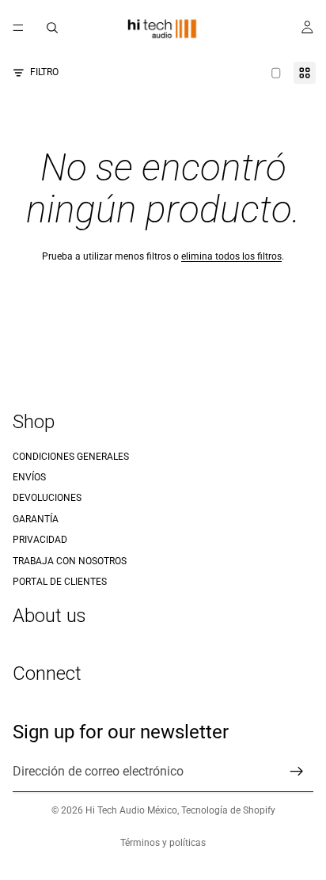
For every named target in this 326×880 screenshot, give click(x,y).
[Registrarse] (296, 771)
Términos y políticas (163, 842)
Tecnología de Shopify (228, 810)
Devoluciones (47, 498)
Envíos (29, 477)
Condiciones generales (71, 456)
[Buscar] (52, 27)
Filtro (44, 72)
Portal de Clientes (60, 581)
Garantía (36, 519)
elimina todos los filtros (231, 256)
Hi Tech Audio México (131, 810)
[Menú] (18, 27)
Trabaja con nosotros (70, 561)
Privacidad (40, 539)
